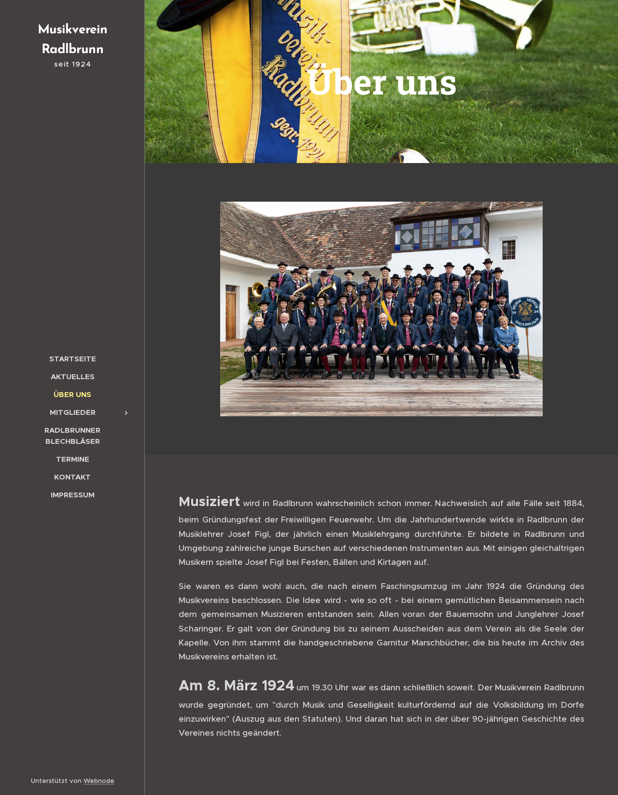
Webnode (99, 781)
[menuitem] (72, 358)
